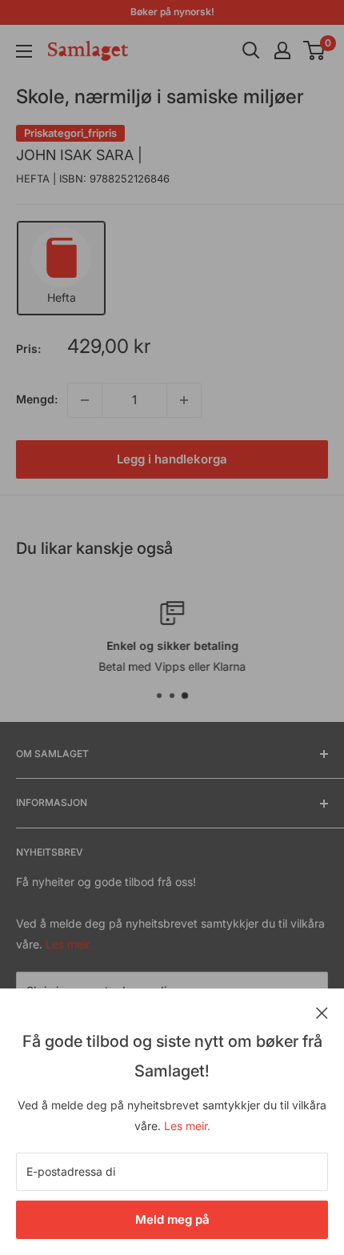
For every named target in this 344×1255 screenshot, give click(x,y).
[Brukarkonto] (282, 50)
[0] (315, 50)
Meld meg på (172, 1219)
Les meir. (187, 1126)
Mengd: (37, 399)
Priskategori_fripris (70, 132)
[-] (85, 400)
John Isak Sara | (79, 154)
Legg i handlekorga (172, 459)
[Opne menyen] (24, 51)
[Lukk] (322, 1011)
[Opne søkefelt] (251, 50)
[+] (184, 400)
